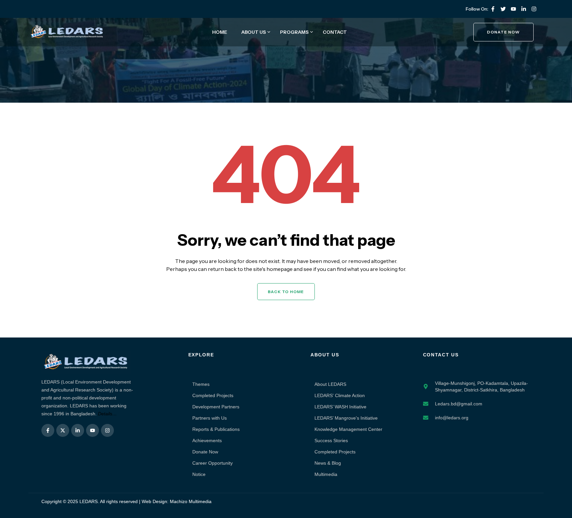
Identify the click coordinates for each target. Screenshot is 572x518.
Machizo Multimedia (191, 501)
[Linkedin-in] (523, 9)
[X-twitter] (62, 430)
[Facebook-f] (493, 9)
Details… (107, 413)
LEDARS (88, 501)
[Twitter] (503, 9)
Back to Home (286, 291)
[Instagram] (534, 9)
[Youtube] (513, 9)
